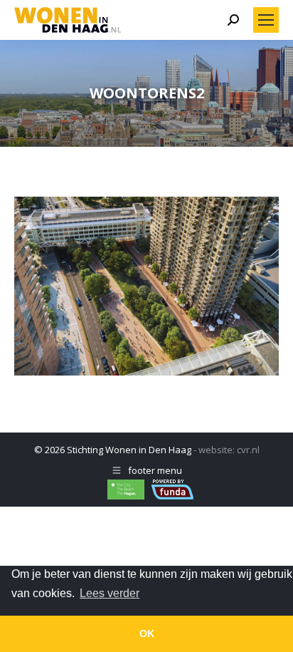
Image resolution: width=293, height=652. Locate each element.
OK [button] (146, 633)
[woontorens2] (146, 286)
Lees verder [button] (109, 593)
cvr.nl (248, 449)
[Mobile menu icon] (266, 20)
